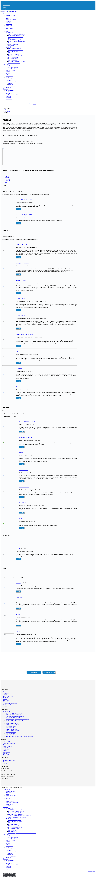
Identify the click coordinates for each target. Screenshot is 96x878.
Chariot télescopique (11, 19)
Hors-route (19, 597)
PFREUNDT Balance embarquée (16, 35)
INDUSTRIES (6, 64)
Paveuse (8, 22)
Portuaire (8, 71)
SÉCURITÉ (8, 47)
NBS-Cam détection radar (26, 453)
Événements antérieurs (14, 94)
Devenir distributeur (11, 86)
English (5, 7)
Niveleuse (8, 21)
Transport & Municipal (11, 68)
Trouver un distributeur (12, 81)
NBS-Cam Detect (24, 487)
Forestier (8, 74)
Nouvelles (8, 96)
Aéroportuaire (9, 76)
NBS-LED (21, 518)
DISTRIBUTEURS (7, 80)
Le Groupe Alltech (10, 90)
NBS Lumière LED (12, 60)
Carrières (8, 92)
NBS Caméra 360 (12, 53)
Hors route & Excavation (12, 67)
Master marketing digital (91, 871)
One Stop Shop (7, 14)
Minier (18, 614)
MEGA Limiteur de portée (14, 48)
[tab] (7, 176)
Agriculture (8, 73)
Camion (7, 18)
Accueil (5, 109)
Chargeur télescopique (22, 263)
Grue (17, 351)
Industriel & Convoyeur (11, 66)
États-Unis (10, 84)
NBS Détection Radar (13, 57)
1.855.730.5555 (6, 5)
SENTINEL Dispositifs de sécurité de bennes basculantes (16, 62)
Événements (9, 93)
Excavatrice (8, 17)
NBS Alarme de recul (13, 58)
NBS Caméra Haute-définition (15, 50)
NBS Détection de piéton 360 (15, 55)
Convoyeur (19, 368)
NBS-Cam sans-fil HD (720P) (27, 421)
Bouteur (8, 30)
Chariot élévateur (10, 25)
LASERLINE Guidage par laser (15, 40)
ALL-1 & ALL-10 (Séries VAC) (24, 215)
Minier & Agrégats (10, 70)
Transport (19, 631)
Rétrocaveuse (9, 24)
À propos (5, 89)
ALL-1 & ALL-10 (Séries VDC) (24, 199)
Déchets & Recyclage (11, 79)
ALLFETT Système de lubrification (16, 34)
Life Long (18, 583)
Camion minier (20, 315)
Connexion (8, 87)
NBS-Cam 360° (23, 470)
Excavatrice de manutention (12, 27)
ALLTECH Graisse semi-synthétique (14, 44)
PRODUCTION (9, 32)
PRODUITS (5, 31)
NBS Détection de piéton (14, 54)
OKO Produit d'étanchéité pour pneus (15, 716)
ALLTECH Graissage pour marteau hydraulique (17, 719)
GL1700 (18, 548)
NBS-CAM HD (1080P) (25, 437)
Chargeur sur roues (10, 15)
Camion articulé (9, 28)
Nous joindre (9, 99)
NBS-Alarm (22, 502)
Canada (10, 83)
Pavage (7, 77)
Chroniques (8, 97)
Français (5, 9)
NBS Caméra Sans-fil (13, 51)
